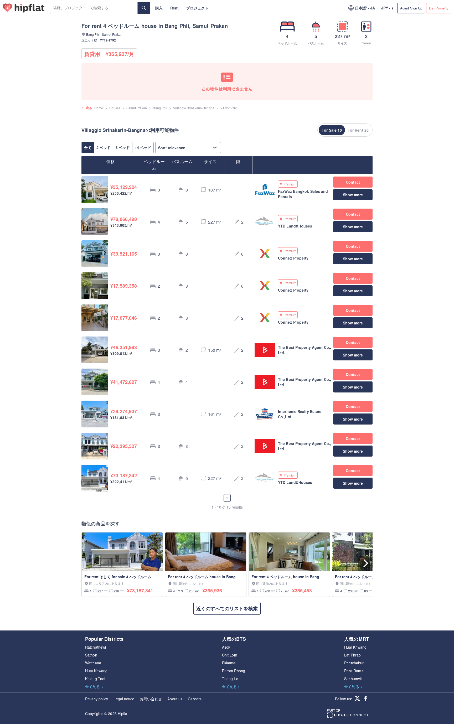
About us (174, 698)
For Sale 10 (332, 130)
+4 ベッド (143, 147)
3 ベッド (123, 147)
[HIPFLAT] (24, 8)
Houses (115, 108)
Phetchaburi (354, 662)
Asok (226, 647)
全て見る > (94, 686)
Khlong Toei (95, 678)
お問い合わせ (151, 698)
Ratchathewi (95, 647)
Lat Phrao (352, 655)
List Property (438, 8)
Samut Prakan (136, 108)
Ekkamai (229, 662)
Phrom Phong (233, 670)
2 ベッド (103, 147)
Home (98, 108)
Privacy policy (96, 698)
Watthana (93, 662)
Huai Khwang (96, 670)
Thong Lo (230, 678)
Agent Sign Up (411, 8)
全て (87, 147)
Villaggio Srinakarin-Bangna (193, 108)
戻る (89, 107)
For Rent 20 (358, 130)
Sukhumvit (353, 678)
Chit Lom (229, 655)
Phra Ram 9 (354, 670)
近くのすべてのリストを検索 (227, 608)
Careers (195, 698)
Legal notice (123, 698)
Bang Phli (160, 108)
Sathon (91, 655)
